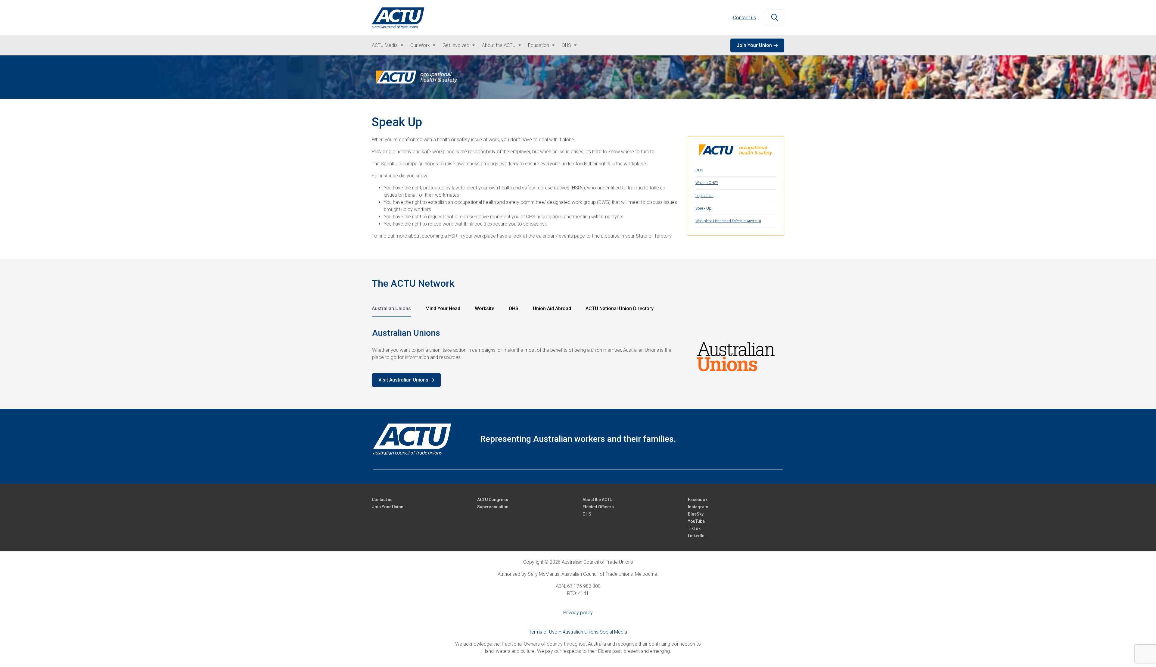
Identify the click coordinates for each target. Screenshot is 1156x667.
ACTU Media (385, 45)
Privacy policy (578, 613)
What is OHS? (706, 182)
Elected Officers (598, 506)
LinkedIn (696, 535)
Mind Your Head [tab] (442, 308)
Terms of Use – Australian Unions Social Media (578, 632)
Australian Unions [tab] (391, 308)
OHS (566, 45)
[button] (774, 18)
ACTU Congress (492, 499)
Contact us (744, 17)
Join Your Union (754, 45)
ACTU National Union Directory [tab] (620, 308)
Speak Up (703, 208)
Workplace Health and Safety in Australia (728, 221)
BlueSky (696, 514)
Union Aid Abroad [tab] (552, 308)
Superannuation (492, 506)
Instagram (698, 506)
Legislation (704, 195)
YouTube (696, 521)
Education (538, 45)
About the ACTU (498, 45)
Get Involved (456, 45)
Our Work (420, 45)
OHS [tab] (513, 308)
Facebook (697, 499)
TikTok (694, 528)
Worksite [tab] (484, 308)
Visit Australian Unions (403, 380)
